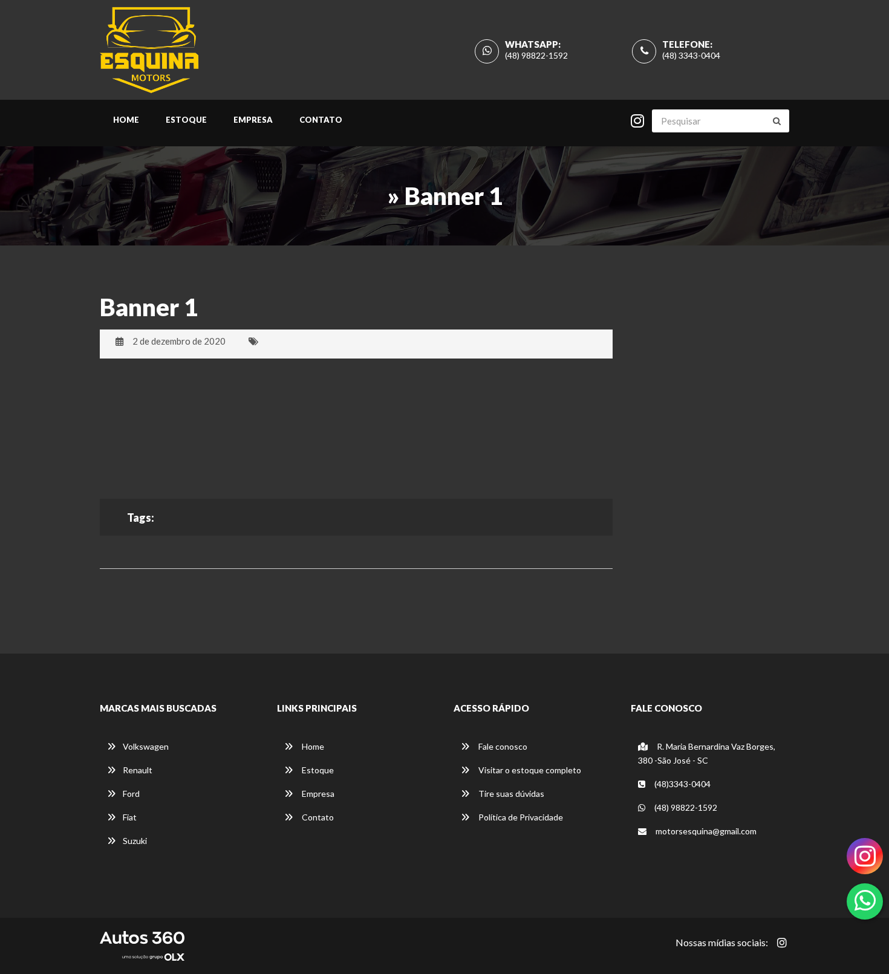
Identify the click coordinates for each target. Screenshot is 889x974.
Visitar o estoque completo (529, 770)
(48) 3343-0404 (691, 55)
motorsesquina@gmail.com (705, 831)
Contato (320, 120)
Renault (137, 770)
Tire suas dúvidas (510, 793)
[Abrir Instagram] (782, 942)
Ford (131, 793)
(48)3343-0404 (682, 784)
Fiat (130, 817)
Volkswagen (146, 746)
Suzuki (135, 841)
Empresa (253, 120)
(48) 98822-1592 (536, 55)
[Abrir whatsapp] (865, 900)
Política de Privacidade (520, 817)
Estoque (186, 120)
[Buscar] (776, 121)
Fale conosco (502, 746)
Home (126, 120)
